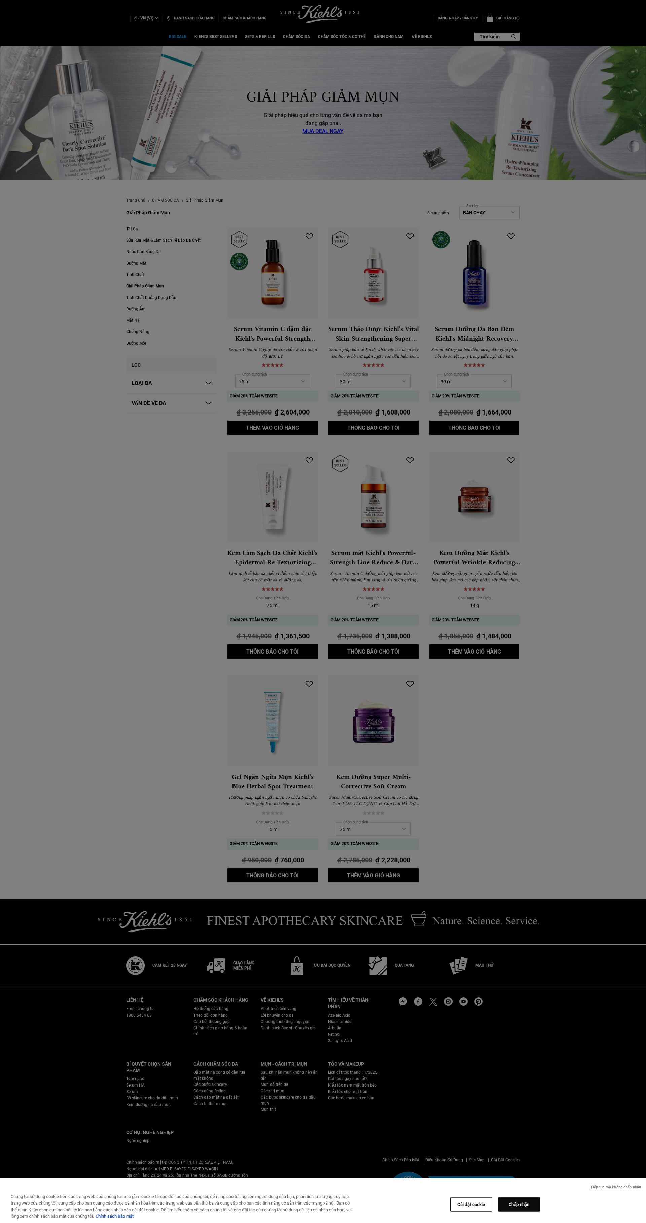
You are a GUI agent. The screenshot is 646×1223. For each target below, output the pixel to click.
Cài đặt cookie (471, 1204)
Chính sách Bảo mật (115, 1216)
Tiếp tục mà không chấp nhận (615, 1187)
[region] (323, 1200)
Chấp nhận (519, 1204)
